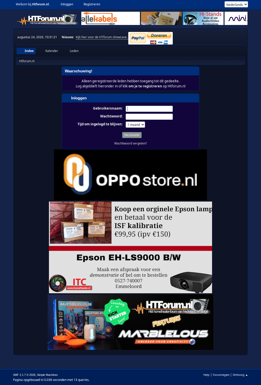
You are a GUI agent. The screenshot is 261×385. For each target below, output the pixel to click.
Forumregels (221, 375)
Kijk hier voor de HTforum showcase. (102, 37)
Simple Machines (47, 374)
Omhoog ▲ (240, 375)
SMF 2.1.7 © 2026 (24, 374)
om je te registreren (145, 86)
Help (206, 375)
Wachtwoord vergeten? (130, 143)
